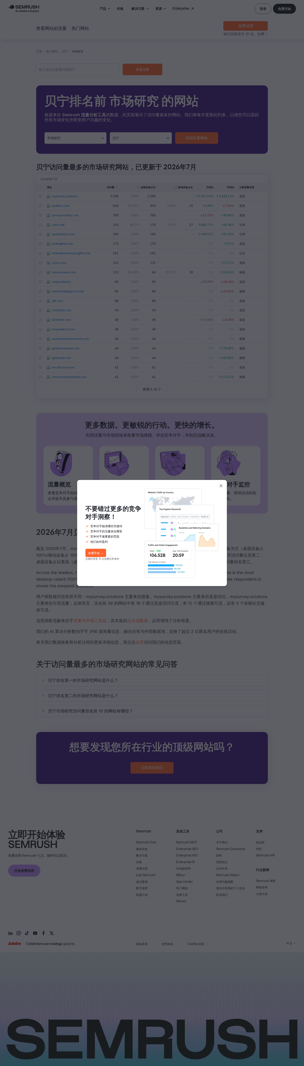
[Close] (221, 486)
